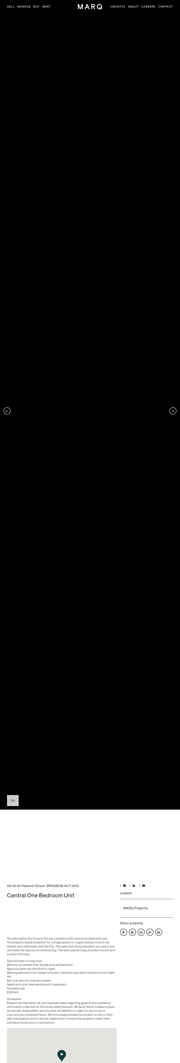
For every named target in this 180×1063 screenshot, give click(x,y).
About (133, 6)
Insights (118, 6)
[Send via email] (141, 932)
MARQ (90, 6)
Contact (165, 6)
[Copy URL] (149, 932)
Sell (11, 6)
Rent (46, 6)
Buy (36, 6)
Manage (24, 6)
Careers (148, 6)
